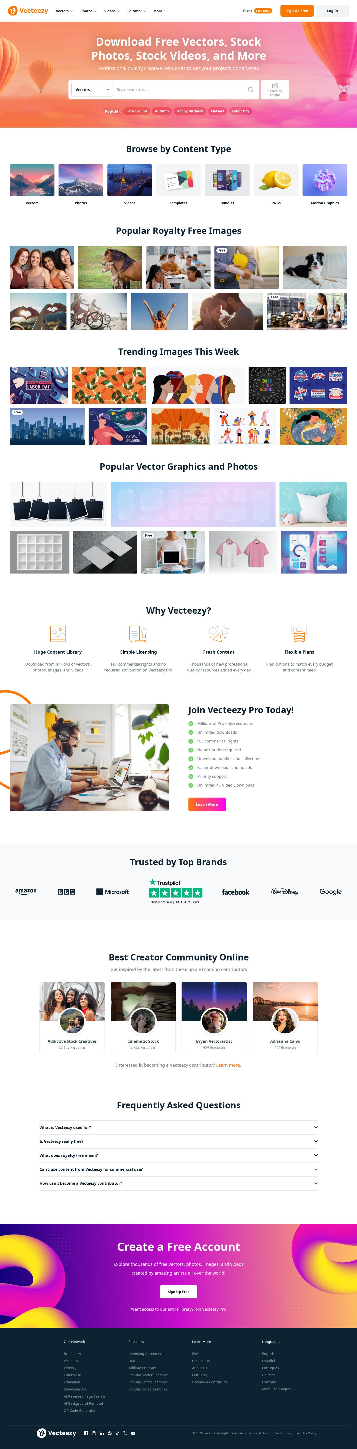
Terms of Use (257, 1433)
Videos (110, 11)
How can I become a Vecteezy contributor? (81, 1183)
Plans (247, 10)
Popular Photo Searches (148, 1382)
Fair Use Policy (306, 1433)
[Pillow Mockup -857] (313, 504)
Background (136, 111)
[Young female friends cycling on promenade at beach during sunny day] (98, 311)
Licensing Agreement (146, 1353)
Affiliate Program (142, 1367)
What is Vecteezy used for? (65, 1127)
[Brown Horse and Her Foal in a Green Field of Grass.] (110, 267)
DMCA (134, 1360)
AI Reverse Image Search (84, 1396)
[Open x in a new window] (125, 1433)
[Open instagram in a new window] (94, 1433)
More (157, 11)
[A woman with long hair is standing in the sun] (159, 311)
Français (269, 1382)
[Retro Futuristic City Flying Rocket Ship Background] (180, 426)
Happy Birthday (190, 111)
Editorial (134, 11)
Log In (332, 10)
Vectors (62, 11)
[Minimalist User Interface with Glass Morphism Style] (314, 552)
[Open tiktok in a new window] (117, 1433)
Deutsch (269, 1375)
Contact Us (201, 1360)
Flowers (217, 111)
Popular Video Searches (148, 1389)
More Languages (276, 1389)
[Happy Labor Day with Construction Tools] (39, 385)
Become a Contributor (210, 1382)
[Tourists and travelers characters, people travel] (245, 426)
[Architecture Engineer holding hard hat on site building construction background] (246, 267)
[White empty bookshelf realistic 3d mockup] (39, 552)
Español (268, 1360)
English (268, 1353)
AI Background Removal (83, 1403)
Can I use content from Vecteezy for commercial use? (91, 1169)
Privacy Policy (281, 1433)
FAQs (196, 1353)
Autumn (162, 111)
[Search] (250, 90)
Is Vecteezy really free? (61, 1141)
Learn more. (228, 1065)
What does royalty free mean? (69, 1155)
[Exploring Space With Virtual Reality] (118, 426)
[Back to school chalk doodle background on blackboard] (267, 385)
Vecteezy (71, 1360)
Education (72, 1382)
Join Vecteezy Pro (210, 1309)
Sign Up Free (178, 1291)
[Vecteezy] (28, 11)
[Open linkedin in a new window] (102, 1433)
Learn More (207, 804)
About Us (199, 1367)
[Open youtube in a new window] (133, 1433)
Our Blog (199, 1375)
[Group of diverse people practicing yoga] (307, 311)
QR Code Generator (80, 1410)
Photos (86, 11)
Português (270, 1367)
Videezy (70, 1367)
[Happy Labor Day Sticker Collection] (318, 385)
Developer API (75, 1389)
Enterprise (72, 1375)
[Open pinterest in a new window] (110, 1433)
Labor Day (240, 111)
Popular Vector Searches (149, 1375)
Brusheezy (72, 1353)
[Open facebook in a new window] (86, 1433)
